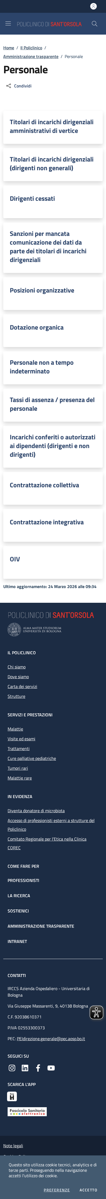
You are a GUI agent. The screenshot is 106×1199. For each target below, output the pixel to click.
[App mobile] (12, 1096)
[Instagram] (12, 1067)
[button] (94, 23)
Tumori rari (18, 768)
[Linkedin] (25, 1067)
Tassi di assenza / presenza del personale (52, 404)
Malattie (15, 729)
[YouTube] (51, 1067)
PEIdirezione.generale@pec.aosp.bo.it (51, 1038)
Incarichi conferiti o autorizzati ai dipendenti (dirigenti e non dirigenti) (52, 446)
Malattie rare (20, 778)
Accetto (88, 1190)
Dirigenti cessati (32, 198)
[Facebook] (38, 1067)
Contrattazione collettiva (44, 484)
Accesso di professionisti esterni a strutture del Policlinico (51, 824)
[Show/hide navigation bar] (8, 23)
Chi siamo (17, 667)
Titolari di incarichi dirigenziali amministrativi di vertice (51, 126)
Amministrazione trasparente (30, 56)
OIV (15, 559)
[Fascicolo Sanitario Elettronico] (27, 1111)
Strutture (16, 696)
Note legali (13, 1145)
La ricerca (19, 895)
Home (8, 47)
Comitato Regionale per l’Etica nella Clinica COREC (47, 843)
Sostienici (18, 911)
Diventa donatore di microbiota (36, 810)
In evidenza (20, 796)
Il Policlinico (31, 47)
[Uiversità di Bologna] (53, 629)
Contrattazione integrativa (47, 522)
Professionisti (23, 880)
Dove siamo (18, 676)
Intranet (17, 941)
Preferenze (57, 1190)
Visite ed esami (21, 738)
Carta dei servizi (22, 686)
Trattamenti (19, 748)
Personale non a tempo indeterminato (42, 366)
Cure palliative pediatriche (32, 758)
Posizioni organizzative (42, 290)
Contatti (17, 975)
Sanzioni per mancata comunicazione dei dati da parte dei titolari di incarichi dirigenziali (48, 246)
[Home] (54, 23)
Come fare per (23, 866)
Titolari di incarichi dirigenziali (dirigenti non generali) (51, 163)
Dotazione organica (37, 327)
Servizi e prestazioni (30, 714)
